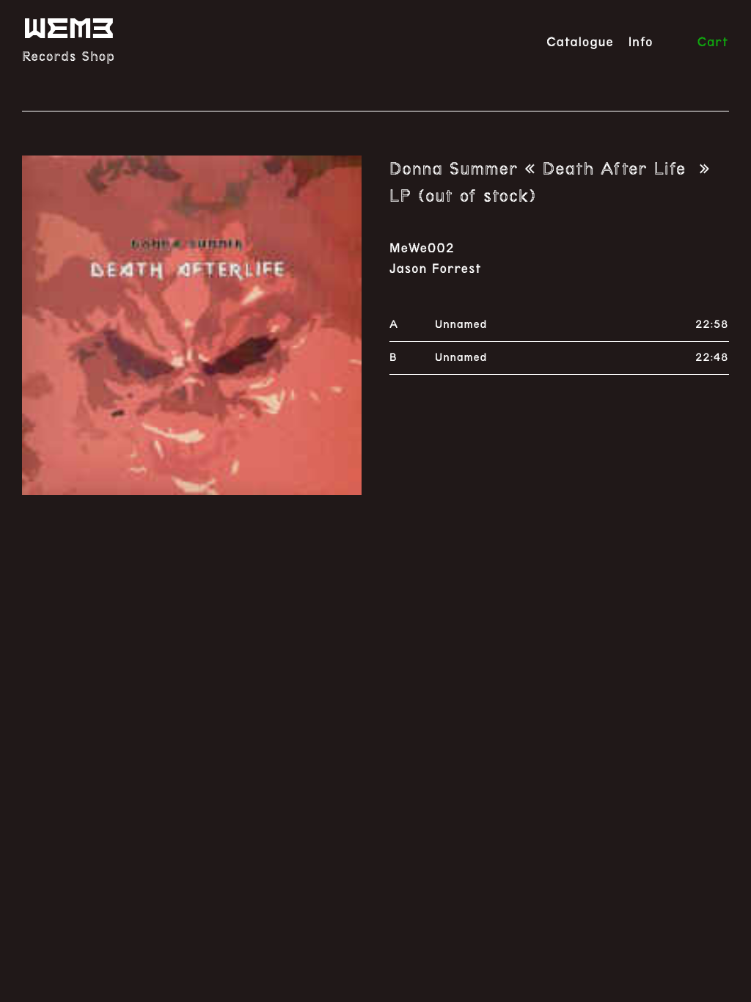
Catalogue (580, 42)
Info (641, 42)
